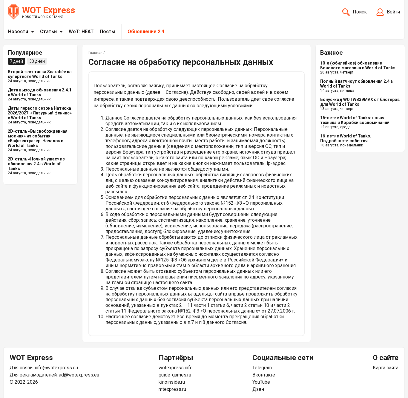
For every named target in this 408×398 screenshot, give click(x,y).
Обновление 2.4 (146, 31)
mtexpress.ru (172, 389)
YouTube (261, 382)
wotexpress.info (176, 368)
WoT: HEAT (81, 31)
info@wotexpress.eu (56, 368)
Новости (18, 31)
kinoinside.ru (172, 382)
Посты (107, 31)
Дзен (258, 389)
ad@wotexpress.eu (79, 375)
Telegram (262, 368)
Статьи (48, 31)
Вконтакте (263, 375)
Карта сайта (385, 368)
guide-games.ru (175, 375)
